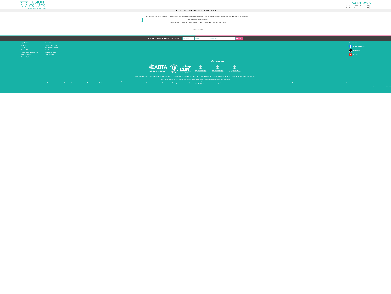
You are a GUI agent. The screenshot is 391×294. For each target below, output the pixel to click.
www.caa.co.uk (215, 84)
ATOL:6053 (252, 76)
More (212, 10)
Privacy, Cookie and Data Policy (29, 52)
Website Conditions (26, 54)
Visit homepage (198, 29)
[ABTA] (158, 68)
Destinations (197, 10)
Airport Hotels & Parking (51, 47)
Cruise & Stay (182, 10)
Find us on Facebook (359, 46)
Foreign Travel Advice (51, 45)
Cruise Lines (206, 10)
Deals (189, 10)
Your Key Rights (25, 57)
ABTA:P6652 (246, 76)
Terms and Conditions (27, 50)
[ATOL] (174, 68)
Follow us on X (357, 50)
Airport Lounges (49, 50)
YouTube (355, 54)
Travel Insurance (49, 54)
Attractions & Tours (50, 52)
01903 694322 (363, 3)
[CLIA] (185, 68)
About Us (23, 45)
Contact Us (24, 47)
